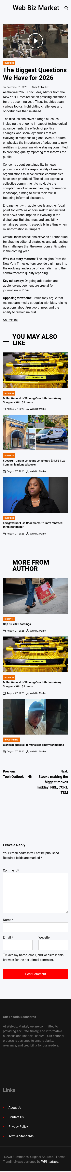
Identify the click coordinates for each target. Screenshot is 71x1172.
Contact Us (16, 1117)
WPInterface (49, 1162)
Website (44, 937)
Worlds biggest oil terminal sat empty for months (33, 744)
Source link (10, 320)
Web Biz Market (36, 7)
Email (8, 937)
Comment (11, 870)
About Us (14, 1108)
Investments (11, 740)
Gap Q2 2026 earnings (17, 624)
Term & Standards (21, 1136)
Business (9, 63)
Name (8, 920)
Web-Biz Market (40, 87)
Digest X (9, 619)
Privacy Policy (18, 1127)
